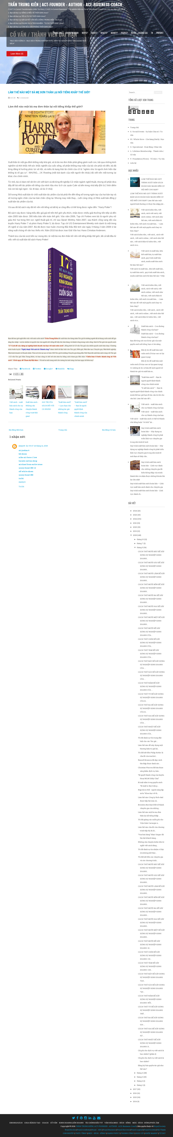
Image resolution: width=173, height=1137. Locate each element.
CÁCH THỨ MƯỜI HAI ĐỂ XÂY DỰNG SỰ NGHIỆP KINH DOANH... (151, 610)
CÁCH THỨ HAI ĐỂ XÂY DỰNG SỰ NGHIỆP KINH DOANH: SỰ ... (151, 1032)
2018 (135, 535)
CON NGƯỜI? (68, 1133)
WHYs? (85, 33)
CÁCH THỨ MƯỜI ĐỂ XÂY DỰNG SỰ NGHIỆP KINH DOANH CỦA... (149, 631)
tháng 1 (140, 1085)
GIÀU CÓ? (140, 1133)
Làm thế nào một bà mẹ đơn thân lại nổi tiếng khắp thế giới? (49, 92)
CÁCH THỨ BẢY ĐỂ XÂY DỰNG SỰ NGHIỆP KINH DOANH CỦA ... (151, 664)
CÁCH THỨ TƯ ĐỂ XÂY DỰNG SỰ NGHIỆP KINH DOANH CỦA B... (151, 697)
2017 (135, 1089)
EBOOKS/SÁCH (16, 1122)
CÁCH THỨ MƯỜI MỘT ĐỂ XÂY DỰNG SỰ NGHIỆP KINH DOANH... (151, 620)
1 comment (24, 98)
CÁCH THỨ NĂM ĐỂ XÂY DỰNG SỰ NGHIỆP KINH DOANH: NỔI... (149, 999)
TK (152, 33)
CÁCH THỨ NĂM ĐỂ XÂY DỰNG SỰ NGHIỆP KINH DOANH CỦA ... (149, 686)
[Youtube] (94, 1118)
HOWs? (94, 33)
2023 (135, 515)
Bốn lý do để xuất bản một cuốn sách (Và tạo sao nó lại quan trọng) (152, 353)
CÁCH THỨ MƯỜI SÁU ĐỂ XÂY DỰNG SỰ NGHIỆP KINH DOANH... (151, 566)
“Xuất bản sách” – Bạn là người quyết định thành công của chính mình (80, 409)
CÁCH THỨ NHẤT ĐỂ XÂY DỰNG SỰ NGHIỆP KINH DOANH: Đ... (149, 1043)
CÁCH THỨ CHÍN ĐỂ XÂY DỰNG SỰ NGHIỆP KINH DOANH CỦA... (149, 642)
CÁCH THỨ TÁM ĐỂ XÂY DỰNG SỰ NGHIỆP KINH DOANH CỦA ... (149, 653)
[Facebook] (77, 1118)
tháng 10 (140, 539)
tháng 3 (140, 1077)
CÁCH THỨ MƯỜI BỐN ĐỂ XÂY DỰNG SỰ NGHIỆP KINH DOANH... (151, 588)
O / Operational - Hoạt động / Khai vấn (146, 147)
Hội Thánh (161, 1130)
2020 (135, 527)
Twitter (37, 368)
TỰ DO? (162, 1133)
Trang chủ (58, 33)
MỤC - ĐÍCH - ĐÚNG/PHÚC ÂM (145, 1122)
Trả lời (21, 486)
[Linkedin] (90, 1118)
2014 (135, 1101)
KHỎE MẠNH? (151, 1133)
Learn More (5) (17, 51)
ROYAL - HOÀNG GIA (139, 33)
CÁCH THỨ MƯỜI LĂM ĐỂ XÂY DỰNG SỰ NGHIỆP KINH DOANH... (151, 577)
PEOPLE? (124, 33)
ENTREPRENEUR (72, 33)
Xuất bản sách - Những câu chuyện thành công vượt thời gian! (32, 409)
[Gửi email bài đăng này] (14, 374)
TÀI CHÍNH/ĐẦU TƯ (94, 1122)
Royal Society (160, 1126)
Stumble (61, 368)
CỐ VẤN (53, 1122)
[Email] (98, 1118)
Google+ (49, 368)
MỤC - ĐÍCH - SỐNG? (97, 1133)
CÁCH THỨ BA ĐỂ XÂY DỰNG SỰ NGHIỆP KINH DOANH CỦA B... (150, 708)
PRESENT (160, 33)
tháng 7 (140, 543)
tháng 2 (140, 1081)
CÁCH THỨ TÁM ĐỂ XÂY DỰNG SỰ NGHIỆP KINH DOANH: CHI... (149, 966)
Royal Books (70, 1130)
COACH (45, 1122)
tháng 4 (140, 1073)
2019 (135, 531)
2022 (135, 519)
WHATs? (104, 33)
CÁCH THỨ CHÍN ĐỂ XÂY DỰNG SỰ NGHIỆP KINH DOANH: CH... (149, 955)
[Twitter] (73, 1118)
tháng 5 (140, 547)
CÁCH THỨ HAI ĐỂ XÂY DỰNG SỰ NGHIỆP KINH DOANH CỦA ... (151, 719)
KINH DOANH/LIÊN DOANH (71, 1122)
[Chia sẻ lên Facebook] (22, 374)
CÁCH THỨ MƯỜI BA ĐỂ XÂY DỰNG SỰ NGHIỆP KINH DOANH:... (150, 911)
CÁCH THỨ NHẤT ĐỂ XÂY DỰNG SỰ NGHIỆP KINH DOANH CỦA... (149, 730)
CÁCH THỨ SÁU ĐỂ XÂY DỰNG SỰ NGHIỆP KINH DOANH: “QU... (151, 988)
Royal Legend (137, 1130)
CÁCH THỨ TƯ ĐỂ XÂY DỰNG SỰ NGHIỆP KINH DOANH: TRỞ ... (151, 1010)
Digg (71, 368)
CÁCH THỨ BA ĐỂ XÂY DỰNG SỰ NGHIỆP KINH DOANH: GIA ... (150, 1021)
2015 (135, 1097)
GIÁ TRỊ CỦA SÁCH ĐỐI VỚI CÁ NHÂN (48, 405)
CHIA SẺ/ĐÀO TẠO (32, 1122)
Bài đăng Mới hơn (16, 430)
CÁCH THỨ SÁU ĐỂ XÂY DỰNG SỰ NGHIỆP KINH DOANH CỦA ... (151, 675)
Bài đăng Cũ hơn (109, 430)
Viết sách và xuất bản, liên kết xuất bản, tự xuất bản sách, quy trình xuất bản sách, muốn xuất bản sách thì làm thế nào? (146, 258)
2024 (135, 511)
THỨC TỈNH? (81, 1133)
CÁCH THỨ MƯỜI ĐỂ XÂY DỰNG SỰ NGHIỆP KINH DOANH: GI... (149, 944)
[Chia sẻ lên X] (19, 374)
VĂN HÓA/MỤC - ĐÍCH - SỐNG (117, 1122)
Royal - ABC (97, 1130)
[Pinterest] (81, 1118)
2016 (135, 1093)
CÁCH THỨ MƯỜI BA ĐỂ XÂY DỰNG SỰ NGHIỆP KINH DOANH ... (150, 598)
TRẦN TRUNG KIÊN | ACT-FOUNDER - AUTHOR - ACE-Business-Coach (65, 4)
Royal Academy (83, 1130)
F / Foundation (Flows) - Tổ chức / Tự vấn (147, 159)
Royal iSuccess (123, 1130)
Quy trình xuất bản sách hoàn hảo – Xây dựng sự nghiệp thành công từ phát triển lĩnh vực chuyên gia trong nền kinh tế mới (146, 435)
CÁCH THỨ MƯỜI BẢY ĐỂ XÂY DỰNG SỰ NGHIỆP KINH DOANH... (151, 555)
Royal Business (109, 1130)
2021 (135, 523)
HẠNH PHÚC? (113, 1133)
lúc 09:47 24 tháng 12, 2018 (37, 446)
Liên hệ (133, 163)
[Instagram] (85, 1118)
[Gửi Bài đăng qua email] (10, 374)
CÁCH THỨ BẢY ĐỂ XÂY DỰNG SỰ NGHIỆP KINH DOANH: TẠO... (151, 977)
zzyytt (22, 446)
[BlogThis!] (17, 374)
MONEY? (114, 33)
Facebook (25, 368)
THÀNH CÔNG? (127, 1133)
